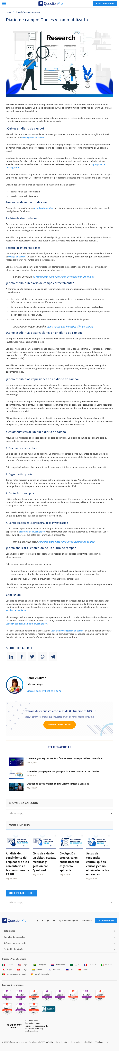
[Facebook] (21, 656)
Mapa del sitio (61, 1042)
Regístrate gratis (105, 3)
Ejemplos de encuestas (14, 937)
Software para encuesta (15, 943)
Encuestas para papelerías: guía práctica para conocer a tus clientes (63, 771)
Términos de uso (101, 1042)
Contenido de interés (13, 949)
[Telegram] (53, 656)
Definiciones (9, 931)
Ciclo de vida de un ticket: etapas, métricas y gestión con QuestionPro (44, 862)
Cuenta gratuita (106, 920)
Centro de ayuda (70, 920)
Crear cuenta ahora (59, 724)
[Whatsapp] (42, 656)
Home (8, 12)
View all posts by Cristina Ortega (44, 691)
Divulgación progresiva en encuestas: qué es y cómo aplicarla (69, 862)
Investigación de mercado (28, 12)
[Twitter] (32, 656)
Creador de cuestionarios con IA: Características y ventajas (58, 783)
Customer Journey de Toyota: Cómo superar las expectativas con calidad (65, 758)
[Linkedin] (11, 656)
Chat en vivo (86, 920)
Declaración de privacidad (81, 1042)
